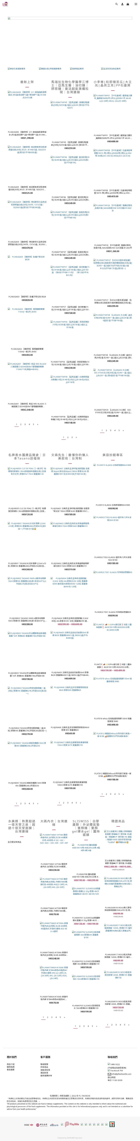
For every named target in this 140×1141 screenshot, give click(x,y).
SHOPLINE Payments (74, 1138)
